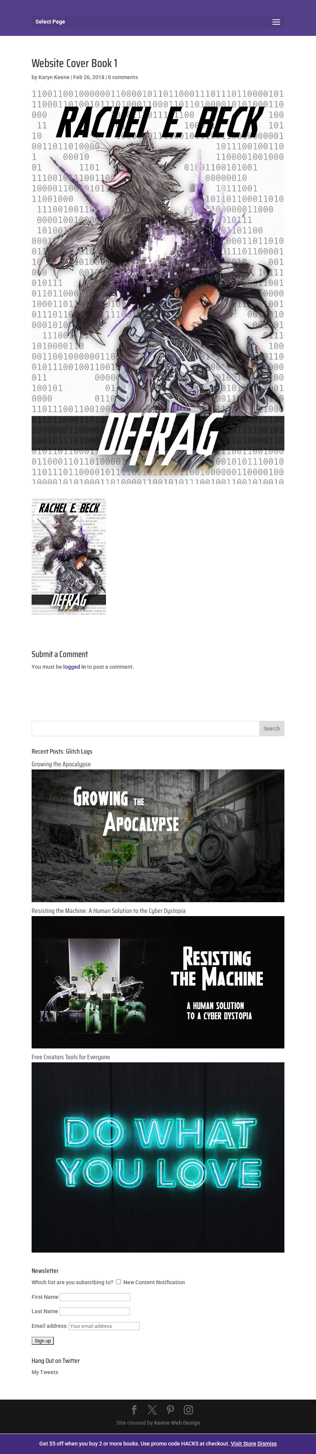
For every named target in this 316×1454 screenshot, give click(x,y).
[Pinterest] (170, 1410)
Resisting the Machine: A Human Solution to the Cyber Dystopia (109, 910)
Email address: (50, 1326)
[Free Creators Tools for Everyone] (158, 1251)
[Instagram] (188, 1410)
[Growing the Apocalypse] (158, 900)
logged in (74, 667)
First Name (45, 1297)
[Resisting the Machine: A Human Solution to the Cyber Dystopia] (158, 1046)
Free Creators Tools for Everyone (71, 1057)
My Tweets (45, 1372)
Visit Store (243, 1443)
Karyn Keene (54, 77)
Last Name (45, 1311)
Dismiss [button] (267, 1443)
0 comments (123, 77)
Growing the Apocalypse (61, 764)
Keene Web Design (177, 1423)
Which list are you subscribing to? (72, 1282)
